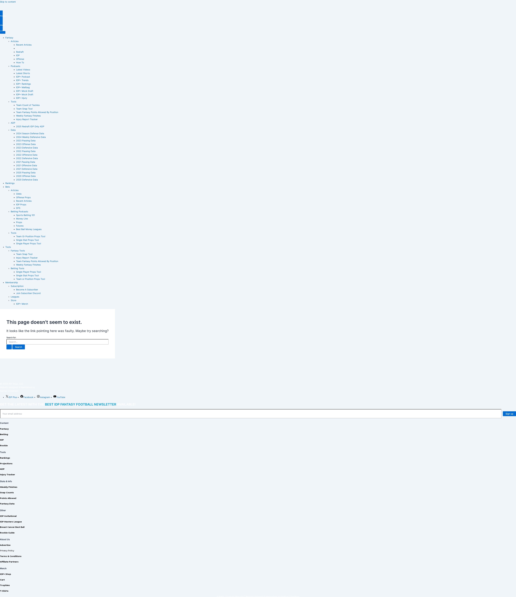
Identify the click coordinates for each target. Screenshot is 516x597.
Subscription (17, 286)
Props (19, 222)
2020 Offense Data (26, 176)
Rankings (10, 183)
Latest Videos (23, 69)
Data (13, 130)
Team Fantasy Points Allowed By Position (37, 112)
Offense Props (23, 197)
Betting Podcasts (19, 211)
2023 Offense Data (26, 144)
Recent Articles (24, 44)
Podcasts (15, 66)
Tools (13, 101)
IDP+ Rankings (23, 84)
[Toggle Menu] (2, 32)
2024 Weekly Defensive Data (31, 137)
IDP (18, 55)
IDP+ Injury (21, 98)
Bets (7, 186)
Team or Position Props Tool (30, 279)
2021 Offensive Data (26, 165)
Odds (19, 193)
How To (20, 62)
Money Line (22, 218)
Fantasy (9, 37)
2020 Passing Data (25, 172)
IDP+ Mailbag (23, 87)
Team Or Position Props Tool (30, 236)
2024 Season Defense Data (30, 133)
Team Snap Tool (24, 108)
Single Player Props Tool (28, 243)
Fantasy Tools (18, 250)
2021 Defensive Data (26, 169)
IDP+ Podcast (23, 76)
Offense (20, 59)
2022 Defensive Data (27, 158)
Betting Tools (17, 268)
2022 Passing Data (25, 151)
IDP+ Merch (22, 303)
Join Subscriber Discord (28, 293)
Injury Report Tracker (27, 119)
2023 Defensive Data (27, 147)
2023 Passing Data (25, 140)
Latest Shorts (23, 73)
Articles (15, 41)
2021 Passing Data (25, 162)
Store (13, 300)
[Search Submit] (9, 347)
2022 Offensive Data (26, 154)
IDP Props (21, 204)
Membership (11, 282)
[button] (258, 15)
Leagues (15, 296)
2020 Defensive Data (27, 179)
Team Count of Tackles (28, 105)
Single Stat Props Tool (27, 240)
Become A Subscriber (27, 289)
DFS (18, 208)
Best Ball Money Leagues (29, 229)
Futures (20, 225)
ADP (13, 122)
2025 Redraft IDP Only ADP (30, 126)
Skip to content (8, 1)
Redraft (20, 52)
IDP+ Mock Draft (24, 91)
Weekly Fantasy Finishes (28, 115)
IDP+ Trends (22, 80)
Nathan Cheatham (9, 391)
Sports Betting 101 (25, 215)
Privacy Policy (7, 550)
